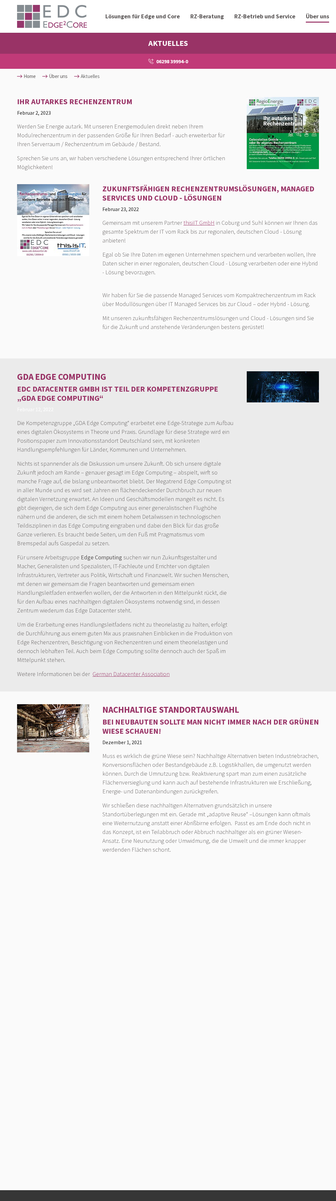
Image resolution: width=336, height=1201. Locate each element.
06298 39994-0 (172, 61)
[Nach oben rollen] (321, 1186)
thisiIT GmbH (199, 222)
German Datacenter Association (131, 674)
